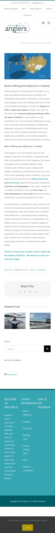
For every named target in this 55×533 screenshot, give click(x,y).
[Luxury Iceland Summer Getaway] (40, 314)
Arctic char (43, 179)
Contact (26, 421)
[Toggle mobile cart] (43, 22)
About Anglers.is (27, 413)
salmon (34, 179)
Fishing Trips (26, 437)
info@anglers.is (38, 3)
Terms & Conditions (27, 468)
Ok (27, 527)
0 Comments (41, 270)
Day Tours (27, 428)
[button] (6, 321)
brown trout (13, 182)
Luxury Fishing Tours (26, 449)
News (32, 270)
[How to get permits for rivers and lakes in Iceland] (15, 314)
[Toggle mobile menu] (49, 22)
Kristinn (10, 270)
